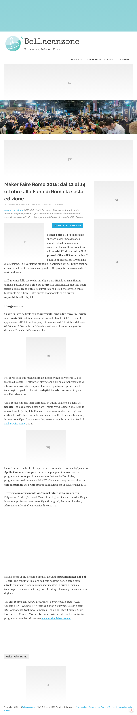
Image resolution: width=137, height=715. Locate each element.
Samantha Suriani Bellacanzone (36, 204)
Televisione (91, 59)
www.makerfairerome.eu (56, 618)
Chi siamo (125, 59)
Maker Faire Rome (13, 209)
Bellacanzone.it (28, 707)
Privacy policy (81, 707)
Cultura (109, 59)
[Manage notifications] (131, 710)
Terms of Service (108, 707)
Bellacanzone (51, 42)
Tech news (58, 204)
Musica (75, 59)
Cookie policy (94, 707)
